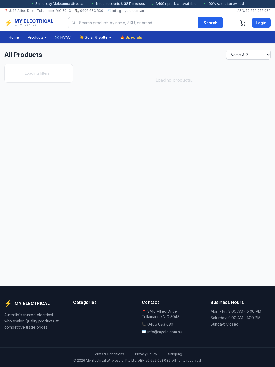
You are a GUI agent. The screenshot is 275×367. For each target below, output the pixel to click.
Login (261, 22)
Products (37, 37)
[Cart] (243, 22)
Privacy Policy (146, 354)
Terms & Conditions (108, 354)
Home (14, 37)
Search (211, 22)
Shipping (175, 354)
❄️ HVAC (63, 37)
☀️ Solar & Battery (95, 37)
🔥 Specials (131, 37)
